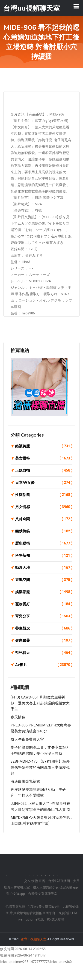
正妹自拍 (43, 470)
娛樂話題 (43, 592)
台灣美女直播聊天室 (42, 894)
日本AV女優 (43, 482)
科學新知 (43, 555)
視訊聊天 (43, 652)
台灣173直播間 (59, 881)
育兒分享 (43, 616)
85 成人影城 (55, 919)
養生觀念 (43, 628)
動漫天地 (43, 567)
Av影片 (43, 665)
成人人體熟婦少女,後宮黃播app (55, 887)
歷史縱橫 (43, 543)
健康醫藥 (43, 640)
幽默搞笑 (43, 531)
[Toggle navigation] (76, 6)
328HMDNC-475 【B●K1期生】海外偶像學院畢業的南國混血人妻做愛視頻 (40, 767)
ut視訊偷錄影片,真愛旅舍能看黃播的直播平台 (42, 910)
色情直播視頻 (15, 906)
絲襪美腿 (43, 446)
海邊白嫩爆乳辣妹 (25, 781)
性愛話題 (43, 494)
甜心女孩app (15, 894)
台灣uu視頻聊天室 (33, 939)
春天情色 (18, 717)
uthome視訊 (35, 919)
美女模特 (43, 458)
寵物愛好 (43, 604)
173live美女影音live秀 (43, 906)
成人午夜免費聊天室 (27, 739)
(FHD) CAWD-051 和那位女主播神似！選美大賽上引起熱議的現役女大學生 (40, 703)
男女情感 (43, 507)
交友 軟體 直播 (34, 881)
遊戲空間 (43, 579)
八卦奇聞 (43, 519)
